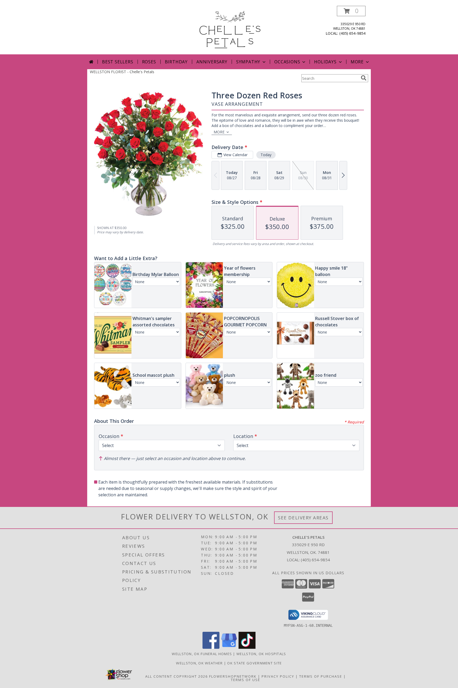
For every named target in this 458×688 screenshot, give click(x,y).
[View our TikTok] (247, 647)
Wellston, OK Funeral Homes (202, 653)
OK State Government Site (254, 663)
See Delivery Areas (303, 518)
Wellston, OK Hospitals (261, 653)
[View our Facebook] (210, 647)
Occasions (287, 62)
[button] (351, 11)
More (357, 62)
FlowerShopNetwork (233, 676)
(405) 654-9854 (352, 33)
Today (266, 154)
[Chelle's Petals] (229, 30)
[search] (363, 78)
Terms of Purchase (320, 676)
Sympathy (248, 62)
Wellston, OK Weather (199, 663)
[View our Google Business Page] (229, 647)
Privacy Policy (278, 676)
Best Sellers (117, 62)
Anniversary (211, 62)
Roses (149, 62)
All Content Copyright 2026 (176, 676)
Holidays (325, 62)
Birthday (176, 62)
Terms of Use (245, 679)
